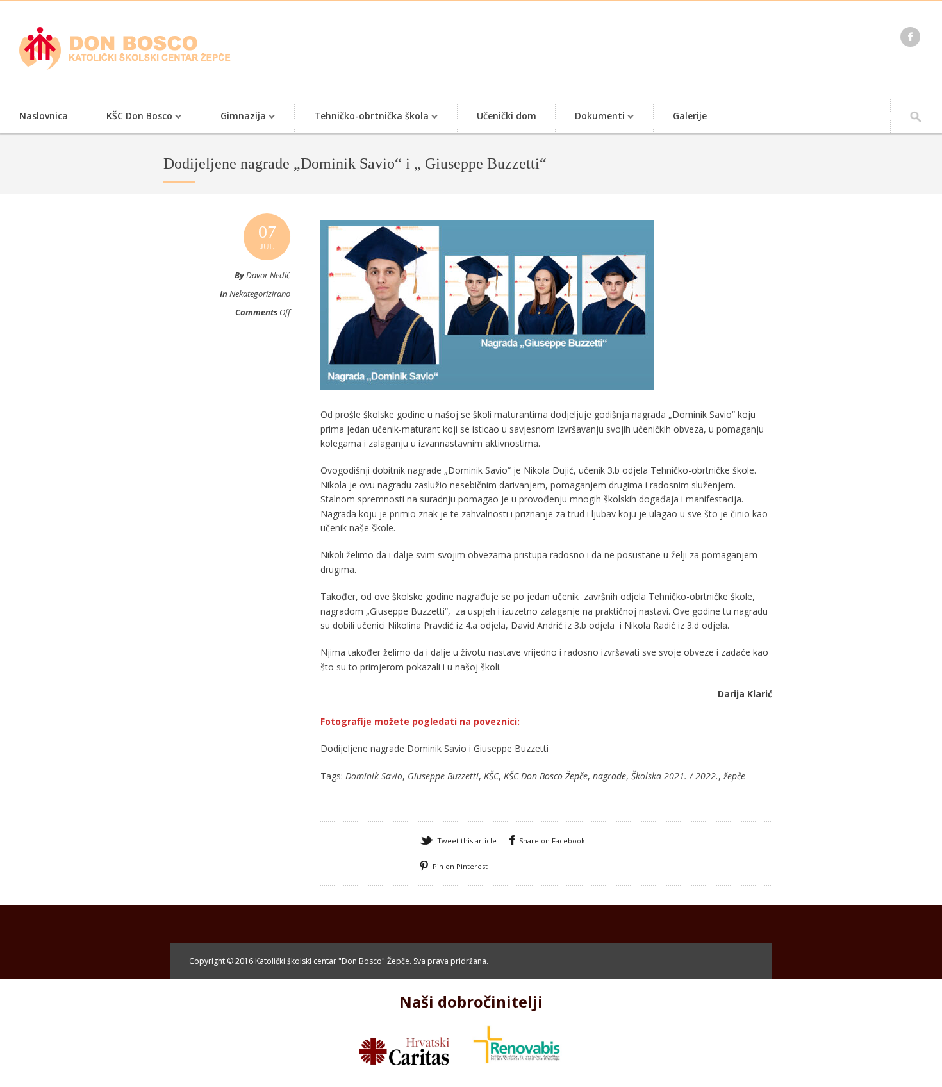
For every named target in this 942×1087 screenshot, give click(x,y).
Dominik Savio (373, 776)
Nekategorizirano (259, 293)
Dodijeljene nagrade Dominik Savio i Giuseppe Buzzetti (434, 748)
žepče (734, 776)
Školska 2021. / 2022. (674, 776)
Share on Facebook (552, 840)
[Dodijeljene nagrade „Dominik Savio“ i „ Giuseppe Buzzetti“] (487, 402)
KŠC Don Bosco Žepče (546, 776)
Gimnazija (233, 117)
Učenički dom (506, 116)
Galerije (690, 116)
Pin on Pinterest (460, 866)
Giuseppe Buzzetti (443, 776)
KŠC (491, 776)
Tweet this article (467, 840)
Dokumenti (590, 117)
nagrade (609, 776)
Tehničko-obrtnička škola (362, 117)
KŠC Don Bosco (129, 117)
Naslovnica (43, 116)
